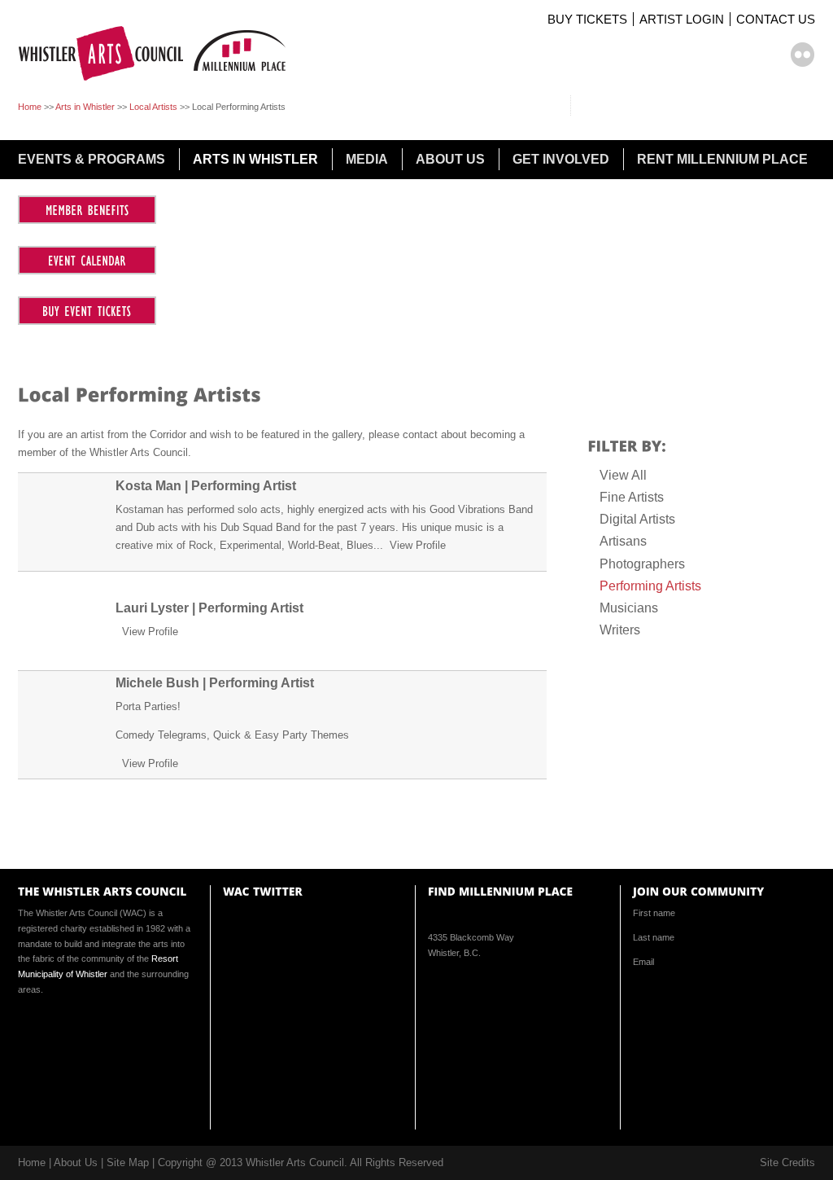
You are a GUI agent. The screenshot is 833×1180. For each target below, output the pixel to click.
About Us (76, 1162)
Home (29, 107)
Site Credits (787, 1162)
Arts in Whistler (85, 107)
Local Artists (153, 107)
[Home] (158, 82)
